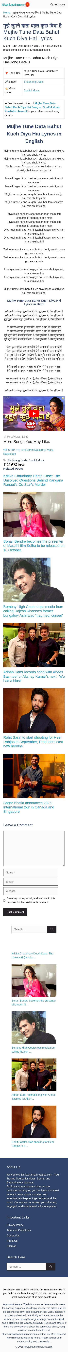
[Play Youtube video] (34, 413)
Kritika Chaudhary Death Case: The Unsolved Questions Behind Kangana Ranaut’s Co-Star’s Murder (33, 480)
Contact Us (13, 1235)
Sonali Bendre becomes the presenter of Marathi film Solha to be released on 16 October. (34, 545)
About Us (12, 1240)
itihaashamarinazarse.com (38, 1346)
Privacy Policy (15, 1225)
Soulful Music (32, 90)
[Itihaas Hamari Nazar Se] (16, 4)
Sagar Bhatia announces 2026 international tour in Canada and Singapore (28, 807)
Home (6, 12)
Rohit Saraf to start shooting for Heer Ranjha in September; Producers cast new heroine (33, 741)
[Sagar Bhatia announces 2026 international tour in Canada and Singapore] (34, 796)
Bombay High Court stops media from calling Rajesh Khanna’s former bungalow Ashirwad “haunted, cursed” (33, 611)
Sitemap (11, 1246)
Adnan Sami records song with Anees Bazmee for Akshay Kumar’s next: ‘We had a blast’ (34, 676)
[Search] (51, 929)
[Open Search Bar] (52, 4)
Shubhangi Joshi (34, 81)
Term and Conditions (19, 1230)
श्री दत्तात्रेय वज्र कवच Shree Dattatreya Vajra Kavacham (28, 451)
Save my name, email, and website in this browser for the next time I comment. (31, 900)
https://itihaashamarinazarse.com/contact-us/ (26, 1334)
